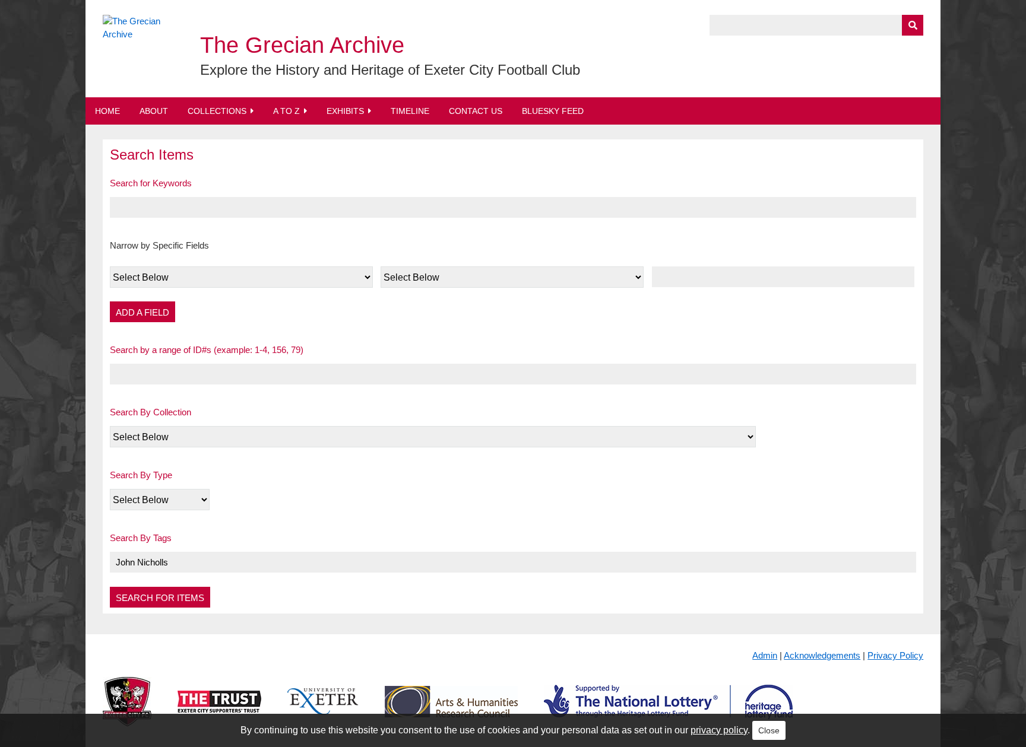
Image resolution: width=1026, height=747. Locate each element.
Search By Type (141, 475)
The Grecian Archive (302, 45)
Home (107, 111)
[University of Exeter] (323, 711)
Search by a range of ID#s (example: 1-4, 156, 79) (206, 350)
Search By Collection (150, 412)
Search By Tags (141, 538)
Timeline (410, 111)
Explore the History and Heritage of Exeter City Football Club (390, 70)
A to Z (286, 111)
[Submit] (912, 25)
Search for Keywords (151, 183)
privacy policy (719, 730)
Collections (217, 111)
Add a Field (142, 312)
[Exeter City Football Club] (127, 711)
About (154, 111)
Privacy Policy (895, 655)
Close (769, 730)
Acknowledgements (822, 655)
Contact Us (475, 111)
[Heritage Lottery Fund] (668, 711)
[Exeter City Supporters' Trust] (219, 711)
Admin (764, 655)
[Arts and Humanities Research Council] (451, 711)
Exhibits (345, 111)
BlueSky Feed (553, 111)
